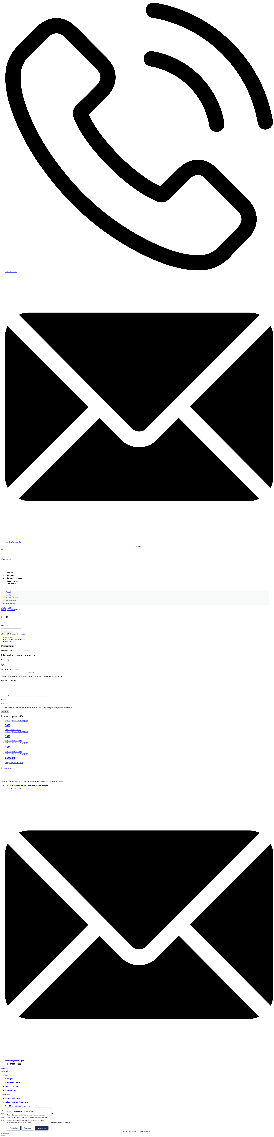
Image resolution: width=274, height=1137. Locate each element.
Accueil (10, 573)
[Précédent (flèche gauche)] (2, 1135)
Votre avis (5, 696)
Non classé (11, 610)
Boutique (10, 575)
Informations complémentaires (15, 639)
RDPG (3, 1120)
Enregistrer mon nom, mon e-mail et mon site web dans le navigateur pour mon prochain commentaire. (38, 708)
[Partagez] (4, 1133)
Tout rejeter (27, 1128)
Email (3, 1117)
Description (9, 637)
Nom (3, 700)
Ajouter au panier (7, 632)
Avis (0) (8, 641)
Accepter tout (42, 1128)
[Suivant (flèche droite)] (4, 1135)
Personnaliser (14, 1128)
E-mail (4, 703)
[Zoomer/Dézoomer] (8, 1133)
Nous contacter (13, 581)
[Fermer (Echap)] (2, 1133)
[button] (135, 588)
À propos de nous (14, 578)
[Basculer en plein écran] (6, 1133)
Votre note (5, 680)
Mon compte (12, 584)
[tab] (139, 638)
